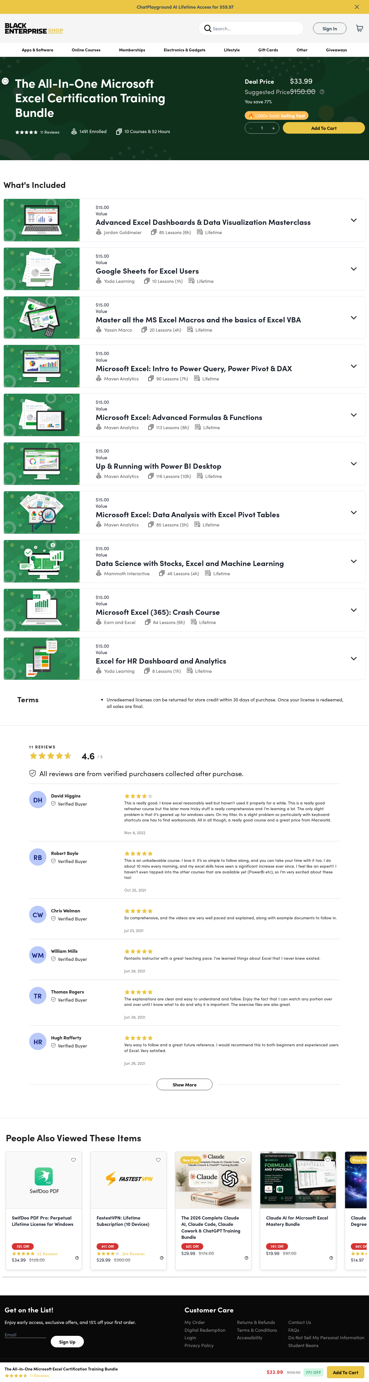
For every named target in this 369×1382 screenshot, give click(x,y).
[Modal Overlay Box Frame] (184, 691)
